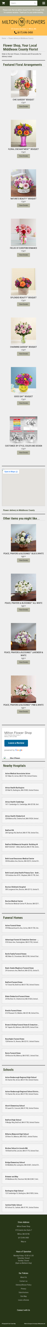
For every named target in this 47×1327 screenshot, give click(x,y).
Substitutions (23, 1292)
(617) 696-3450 (25, 32)
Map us (23, 1242)
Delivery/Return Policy (23, 1285)
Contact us (23, 1281)
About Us (23, 1277)
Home (4, 38)
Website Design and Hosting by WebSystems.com (34, 1323)
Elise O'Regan (15, 758)
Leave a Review (23, 1300)
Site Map (23, 1296)
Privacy (23, 1289)
